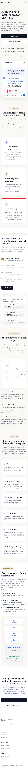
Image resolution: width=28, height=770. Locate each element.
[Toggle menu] (3, 63)
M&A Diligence (5, 745)
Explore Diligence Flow (14, 705)
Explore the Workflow (14, 41)
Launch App (14, 36)
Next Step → (7, 287)
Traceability (4, 734)
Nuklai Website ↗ (5, 756)
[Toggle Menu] (26, 2)
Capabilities (4, 732)
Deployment (4, 737)
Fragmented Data (5, 748)
